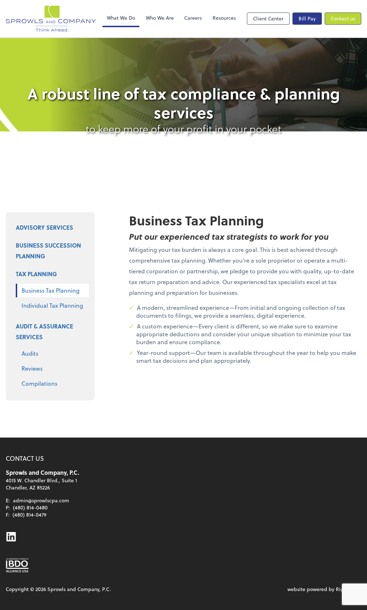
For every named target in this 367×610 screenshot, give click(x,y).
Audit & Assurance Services (44, 331)
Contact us (343, 18)
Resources (224, 17)
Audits (30, 353)
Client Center (268, 18)
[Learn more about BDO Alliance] (17, 565)
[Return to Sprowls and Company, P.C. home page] (51, 18)
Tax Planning (36, 274)
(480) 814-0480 (30, 507)
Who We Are (160, 17)
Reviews (32, 368)
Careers (193, 17)
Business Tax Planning (51, 290)
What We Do (121, 17)
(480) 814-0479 (29, 514)
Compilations (39, 383)
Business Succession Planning (48, 250)
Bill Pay (307, 18)
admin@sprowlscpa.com (41, 500)
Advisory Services (44, 227)
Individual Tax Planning (52, 305)
